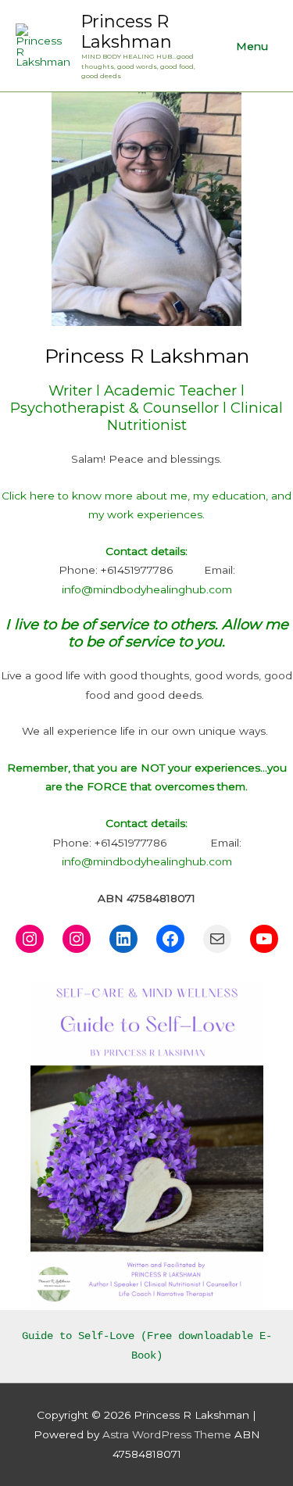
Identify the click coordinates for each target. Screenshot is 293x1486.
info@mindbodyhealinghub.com (147, 589)
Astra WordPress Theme (166, 1434)
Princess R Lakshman (126, 31)
